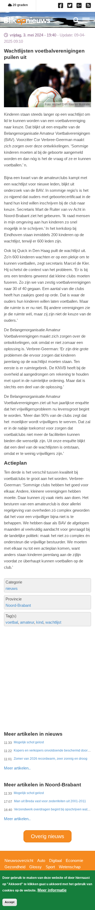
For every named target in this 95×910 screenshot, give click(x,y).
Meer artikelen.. (17, 768)
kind (39, 622)
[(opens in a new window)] (61, 6)
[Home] (27, 21)
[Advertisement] (47, 661)
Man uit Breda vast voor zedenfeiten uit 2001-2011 (50, 801)
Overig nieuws (47, 836)
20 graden (20, 5)
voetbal (12, 622)
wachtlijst (53, 622)
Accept (10, 902)
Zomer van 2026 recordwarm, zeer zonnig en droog (50, 758)
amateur (27, 622)
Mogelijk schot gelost (29, 742)
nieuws (12, 588)
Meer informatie (51, 890)
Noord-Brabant (18, 605)
